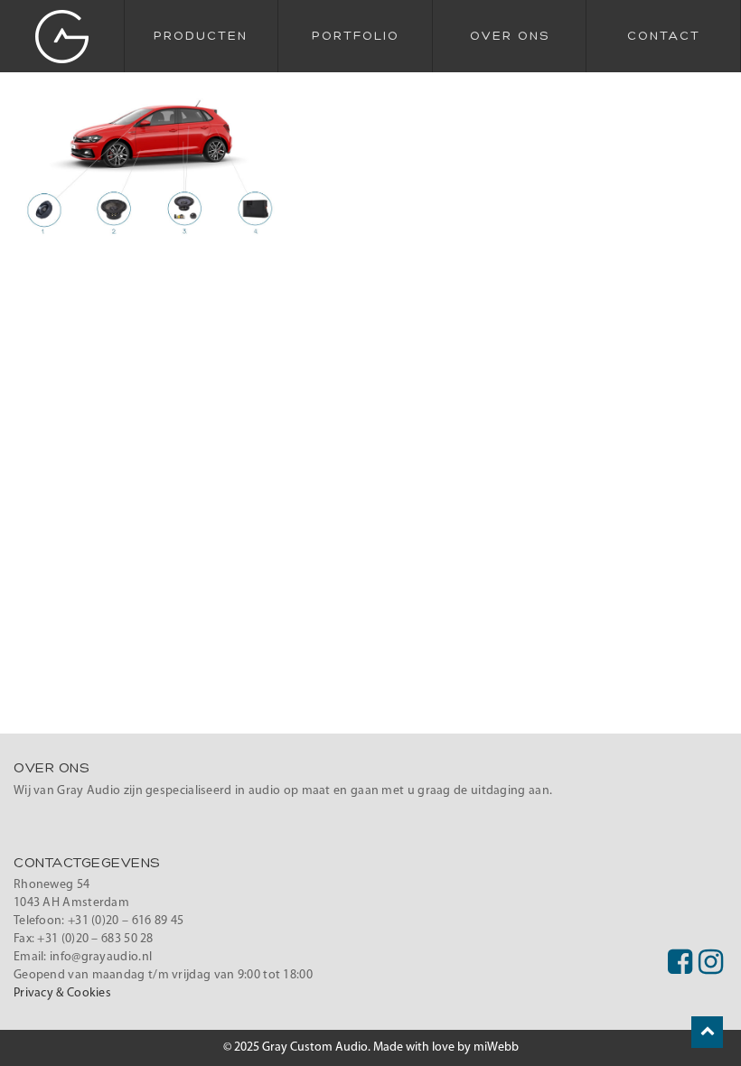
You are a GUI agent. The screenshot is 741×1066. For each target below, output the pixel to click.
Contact (663, 36)
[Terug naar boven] (707, 1032)
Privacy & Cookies (62, 993)
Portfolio (355, 36)
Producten (201, 36)
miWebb (496, 1047)
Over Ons (509, 36)
